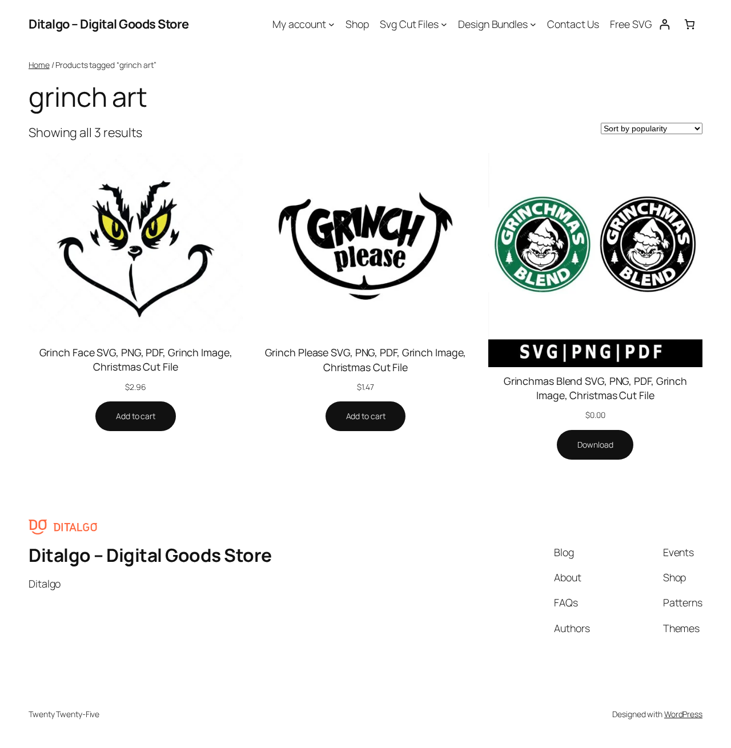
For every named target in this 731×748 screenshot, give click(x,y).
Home (39, 64)
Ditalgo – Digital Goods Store (109, 24)
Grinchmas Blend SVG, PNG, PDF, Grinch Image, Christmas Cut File (595, 388)
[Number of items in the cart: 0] (689, 24)
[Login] (664, 24)
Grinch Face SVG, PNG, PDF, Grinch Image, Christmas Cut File (135, 359)
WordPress (683, 714)
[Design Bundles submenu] (533, 24)
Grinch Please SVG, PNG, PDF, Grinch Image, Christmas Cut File (366, 359)
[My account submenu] (331, 24)
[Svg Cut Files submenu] (444, 24)
